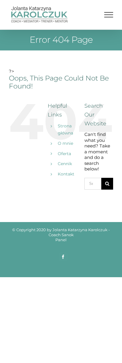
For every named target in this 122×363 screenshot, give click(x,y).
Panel (61, 239)
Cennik (65, 163)
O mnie (65, 143)
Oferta (64, 153)
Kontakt (66, 174)
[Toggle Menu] (109, 14)
